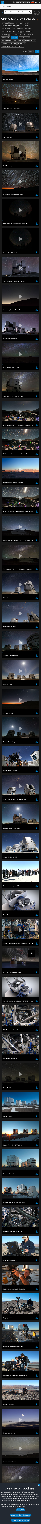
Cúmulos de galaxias (17, 34)
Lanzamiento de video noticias (12, 46)
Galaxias (5, 34)
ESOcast (20, 29)
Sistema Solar (30, 40)
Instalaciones (25, 37)
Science (18, 2)
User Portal (26, 2)
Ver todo (5, 23)
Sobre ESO (13, 23)
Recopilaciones (22, 26)
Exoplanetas (6, 32)
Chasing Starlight (8, 26)
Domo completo (27, 32)
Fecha (37, 51)
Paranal (15, 37)
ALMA (21, 23)
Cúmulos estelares (9, 43)
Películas (16, 32)
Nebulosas (6, 37)
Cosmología (6, 29)
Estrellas (21, 43)
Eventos (28, 29)
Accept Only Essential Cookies (20, 1515)
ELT (13, 29)
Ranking (31, 51)
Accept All (20, 1510)
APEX (26, 23)
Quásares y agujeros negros (12, 40)
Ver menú (7, 7)
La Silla (30, 34)
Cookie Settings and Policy (20, 1520)
